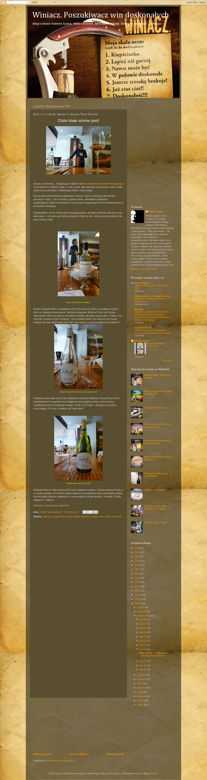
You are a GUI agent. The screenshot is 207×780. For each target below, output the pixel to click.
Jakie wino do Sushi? (155, 490)
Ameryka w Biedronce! (155, 408)
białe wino (48, 516)
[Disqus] (78, 563)
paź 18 (143, 636)
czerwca (141, 687)
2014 (137, 599)
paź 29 (143, 619)
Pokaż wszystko (168, 361)
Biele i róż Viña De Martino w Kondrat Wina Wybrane (154, 654)
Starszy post (115, 754)
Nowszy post (42, 754)
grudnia (141, 607)
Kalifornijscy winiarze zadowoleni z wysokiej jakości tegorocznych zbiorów (152, 331)
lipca (139, 683)
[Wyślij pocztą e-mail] (84, 512)
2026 (137, 548)
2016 (137, 590)
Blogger (154, 773)
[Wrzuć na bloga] (87, 512)
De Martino (90, 183)
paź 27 (143, 624)
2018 (137, 582)
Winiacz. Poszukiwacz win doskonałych (100, 15)
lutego (140, 705)
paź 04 (143, 665)
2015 (137, 595)
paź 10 (143, 649)
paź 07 (143, 661)
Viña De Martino (114, 516)
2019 (137, 578)
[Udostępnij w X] (90, 512)
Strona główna (79, 754)
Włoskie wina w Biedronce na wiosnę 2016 (157, 441)
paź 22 (143, 628)
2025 (137, 552)
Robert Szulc (156, 211)
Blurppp (138, 309)
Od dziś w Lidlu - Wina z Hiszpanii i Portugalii (156, 507)
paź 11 (143, 645)
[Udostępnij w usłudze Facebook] (93, 512)
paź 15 (143, 641)
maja (140, 692)
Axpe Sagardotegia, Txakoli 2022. (156, 344)
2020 (137, 573)
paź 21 (143, 632)
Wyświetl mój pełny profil (143, 269)
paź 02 (143, 669)
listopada (142, 611)
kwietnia (141, 696)
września (142, 675)
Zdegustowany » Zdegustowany (152, 296)
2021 (137, 569)
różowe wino (98, 516)
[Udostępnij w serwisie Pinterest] (96, 512)
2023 (137, 561)
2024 (137, 556)
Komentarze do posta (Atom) (60, 760)
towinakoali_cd (142, 327)
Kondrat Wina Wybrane (111, 183)
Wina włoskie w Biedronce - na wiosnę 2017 (158, 425)
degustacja (59, 516)
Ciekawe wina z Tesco (155, 522)
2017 (137, 586)
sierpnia (141, 679)
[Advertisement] (78, 725)
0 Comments (71, 512)
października (144, 615)
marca (140, 700)
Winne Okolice (142, 283)
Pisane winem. (142, 341)
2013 (137, 603)
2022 (137, 565)
